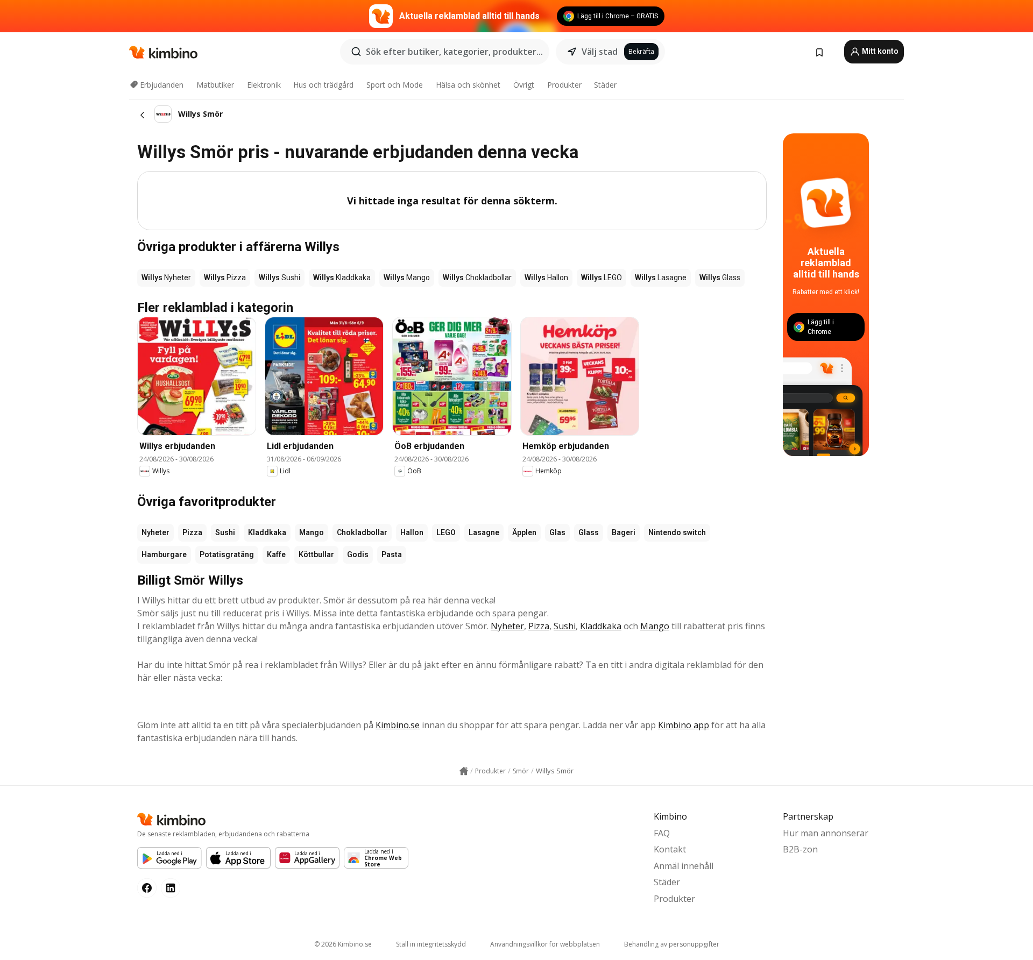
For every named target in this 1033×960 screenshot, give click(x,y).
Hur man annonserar (825, 833)
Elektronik (264, 85)
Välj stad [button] (600, 52)
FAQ (662, 833)
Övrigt (523, 85)
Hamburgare (164, 554)
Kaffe (276, 554)
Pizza (192, 532)
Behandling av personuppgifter (671, 944)
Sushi (225, 532)
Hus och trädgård (323, 85)
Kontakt (670, 849)
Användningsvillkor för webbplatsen (545, 944)
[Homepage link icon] (463, 771)
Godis (358, 554)
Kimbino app (683, 725)
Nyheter (155, 532)
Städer (605, 85)
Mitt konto (879, 51)
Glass (588, 532)
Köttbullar (316, 554)
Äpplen (524, 532)
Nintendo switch (677, 532)
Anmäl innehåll (683, 866)
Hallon (411, 532)
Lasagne (484, 532)
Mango (311, 532)
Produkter (564, 85)
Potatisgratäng (227, 554)
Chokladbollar (362, 532)
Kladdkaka (267, 532)
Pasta (391, 554)
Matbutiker (215, 85)
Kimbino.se (398, 725)
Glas (557, 532)
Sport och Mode (394, 85)
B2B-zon (800, 849)
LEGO (446, 532)
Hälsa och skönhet (468, 85)
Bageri (623, 532)
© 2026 (343, 944)
